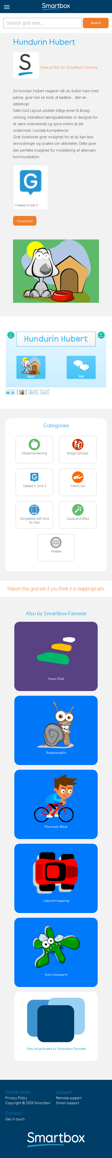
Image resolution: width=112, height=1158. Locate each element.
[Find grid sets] (43, 23)
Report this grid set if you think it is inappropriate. (56, 588)
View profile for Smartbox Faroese (68, 67)
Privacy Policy (16, 1098)
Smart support (67, 1103)
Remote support (69, 1098)
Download (25, 221)
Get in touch (15, 1119)
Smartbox (42, 1103)
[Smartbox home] (56, 5)
